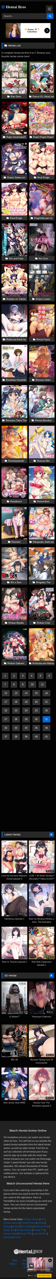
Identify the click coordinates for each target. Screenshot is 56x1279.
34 (26, 728)
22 (5, 710)
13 (16, 693)
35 (36, 728)
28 (16, 719)
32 (5, 728)
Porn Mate (26, 1226)
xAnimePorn (40, 1233)
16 (46, 693)
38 (16, 736)
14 (26, 693)
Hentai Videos (24, 1230)
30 (36, 719)
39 (26, 736)
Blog (14, 1260)
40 (36, 736)
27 (5, 719)
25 (36, 710)
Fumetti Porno (28, 1223)
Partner (26, 1260)
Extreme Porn (41, 1226)
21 (46, 702)
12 (5, 693)
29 (26, 719)
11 (42, 684)
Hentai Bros (15, 7)
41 (46, 736)
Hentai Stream (31, 1219)
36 (46, 728)
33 (16, 728)
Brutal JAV (9, 1230)
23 (16, 710)
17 (5, 702)
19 (26, 702)
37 (5, 736)
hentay (7, 1226)
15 (36, 693)
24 (26, 710)
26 (46, 710)
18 (16, 702)
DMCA (13, 1264)
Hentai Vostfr (10, 1233)
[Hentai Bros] (28, 1252)
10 (32, 684)
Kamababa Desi (12, 1237)
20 (36, 702)
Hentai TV (38, 1230)
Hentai (40, 1223)
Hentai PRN (25, 1233)
